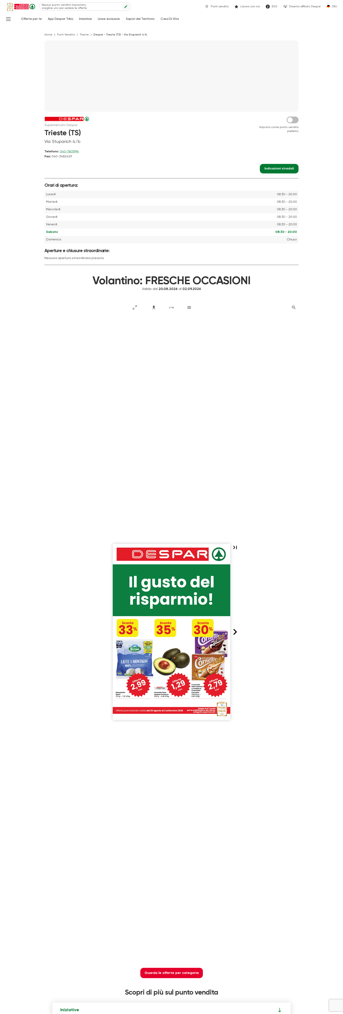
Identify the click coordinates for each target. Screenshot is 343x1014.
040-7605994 (69, 151)
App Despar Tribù (60, 19)
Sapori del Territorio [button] (140, 19)
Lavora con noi (250, 6)
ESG (274, 6)
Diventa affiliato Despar (305, 6)
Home (48, 34)
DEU (334, 6)
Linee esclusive (109, 19)
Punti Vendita (66, 34)
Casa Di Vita (170, 19)
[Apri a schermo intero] (135, 307)
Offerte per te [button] (31, 19)
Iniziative (85, 19)
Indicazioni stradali (279, 168)
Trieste (84, 34)
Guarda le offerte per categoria (172, 973)
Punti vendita (219, 6)
